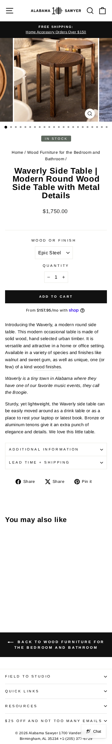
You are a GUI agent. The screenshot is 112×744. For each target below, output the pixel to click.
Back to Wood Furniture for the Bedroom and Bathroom (59, 645)
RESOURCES (21, 706)
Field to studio (28, 676)
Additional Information (44, 449)
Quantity (56, 265)
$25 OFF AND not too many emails (53, 721)
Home (17, 152)
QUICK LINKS (22, 691)
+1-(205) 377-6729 (76, 739)
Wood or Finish (53, 240)
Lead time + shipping (39, 462)
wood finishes (47, 366)
